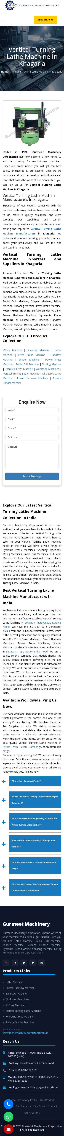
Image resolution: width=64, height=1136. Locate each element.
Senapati (11, 651)
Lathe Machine (14, 982)
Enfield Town (10, 747)
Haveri (23, 747)
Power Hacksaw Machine (32, 378)
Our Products (47, 1100)
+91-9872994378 (27, 1077)
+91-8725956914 (48, 1077)
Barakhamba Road (36, 651)
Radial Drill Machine (27, 364)
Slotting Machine (51, 364)
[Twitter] (23, 963)
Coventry (30, 622)
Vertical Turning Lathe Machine (21, 373)
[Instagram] (41, 963)
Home (4, 71)
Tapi (20, 651)
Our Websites (32, 1112)
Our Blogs (39, 1106)
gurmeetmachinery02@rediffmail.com (36, 1087)
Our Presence (23, 1106)
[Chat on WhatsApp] (8, 1117)
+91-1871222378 (27, 1070)
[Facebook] (6, 963)
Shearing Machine (38, 350)
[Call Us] (8, 1104)
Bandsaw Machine (16, 993)
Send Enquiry (45, 19)
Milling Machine (12, 350)
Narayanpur (43, 622)
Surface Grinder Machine (20, 1022)
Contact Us (54, 1106)
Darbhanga (34, 747)
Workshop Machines (47, 369)
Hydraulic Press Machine (19, 369)
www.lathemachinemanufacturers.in (26, 1033)
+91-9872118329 (17, 1080)
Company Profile (28, 1100)
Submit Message (32, 476)
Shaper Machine (29, 359)
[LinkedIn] (15, 963)
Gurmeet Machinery (26, 924)
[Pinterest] (32, 963)
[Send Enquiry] (8, 1129)
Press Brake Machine (31, 355)
